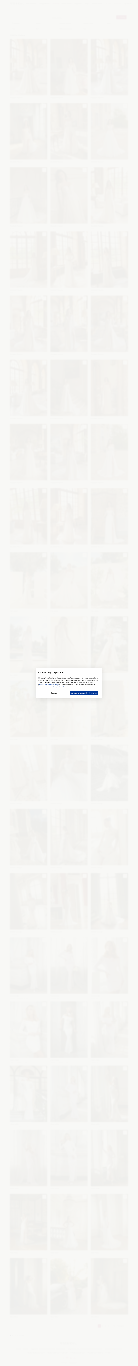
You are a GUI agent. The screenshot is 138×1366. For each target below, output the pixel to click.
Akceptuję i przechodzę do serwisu (84, 693)
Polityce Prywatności (60, 687)
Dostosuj (54, 693)
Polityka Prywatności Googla (49, 685)
